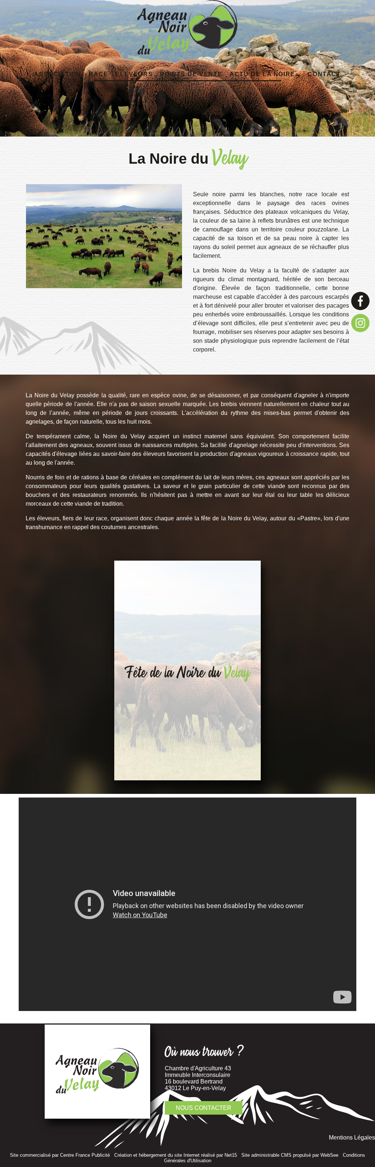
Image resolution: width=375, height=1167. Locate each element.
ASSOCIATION (57, 74)
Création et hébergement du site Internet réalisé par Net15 (175, 1155)
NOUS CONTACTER (203, 1108)
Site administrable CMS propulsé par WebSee (289, 1155)
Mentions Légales (352, 1137)
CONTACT (324, 74)
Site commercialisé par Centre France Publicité (60, 1155)
